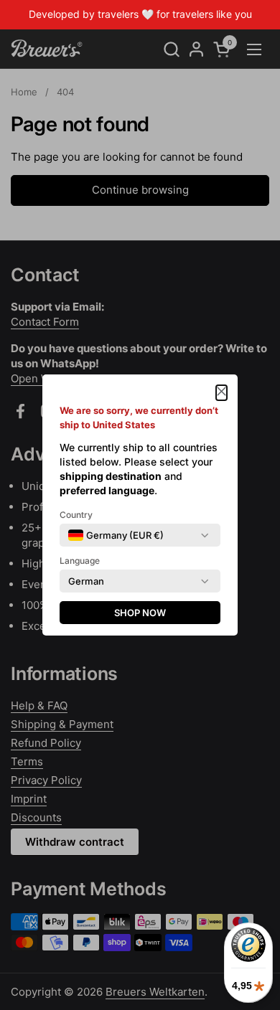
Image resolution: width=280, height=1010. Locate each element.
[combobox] (116, 535)
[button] (221, 392)
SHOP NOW (140, 612)
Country (76, 514)
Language (80, 560)
